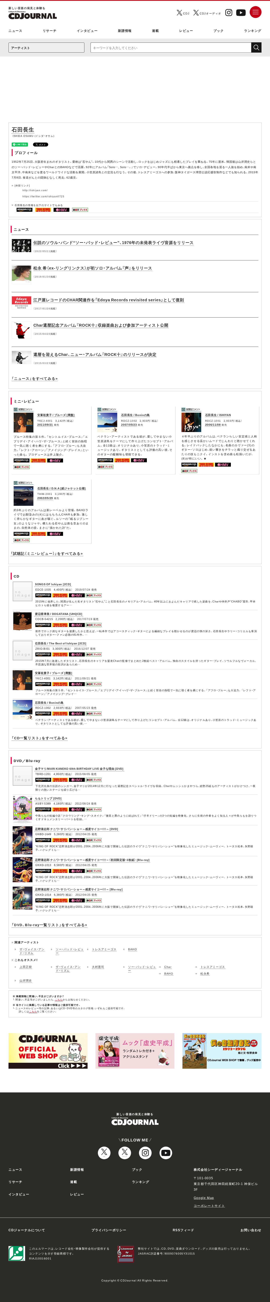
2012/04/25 (83, 834)
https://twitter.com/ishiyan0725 (43, 196)
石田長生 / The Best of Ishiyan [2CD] (60, 643)
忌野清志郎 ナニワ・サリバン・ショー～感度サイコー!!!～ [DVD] (76, 829)
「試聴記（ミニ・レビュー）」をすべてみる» (47, 553)
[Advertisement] (135, 91)
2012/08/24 (82, 803)
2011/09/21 (45, 424)
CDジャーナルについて (26, 1229)
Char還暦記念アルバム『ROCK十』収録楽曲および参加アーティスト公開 (100, 325)
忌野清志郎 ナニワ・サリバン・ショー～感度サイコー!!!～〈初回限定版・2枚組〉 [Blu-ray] (92, 860)
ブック (218, 30)
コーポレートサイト (209, 1205)
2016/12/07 (81, 649)
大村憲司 (98, 967)
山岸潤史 (26, 980)
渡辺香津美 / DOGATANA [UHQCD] (58, 614)
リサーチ (50, 30)
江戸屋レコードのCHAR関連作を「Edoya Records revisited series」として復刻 (108, 300)
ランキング (253, 30)
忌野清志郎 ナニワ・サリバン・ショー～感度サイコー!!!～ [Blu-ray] (79, 889)
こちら (59, 999)
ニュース (15, 30)
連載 (155, 30)
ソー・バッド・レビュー (70, 951)
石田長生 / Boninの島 (135, 415)
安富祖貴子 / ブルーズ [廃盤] (56, 415)
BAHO (132, 949)
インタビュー (87, 30)
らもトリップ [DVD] (48, 798)
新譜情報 (125, 30)
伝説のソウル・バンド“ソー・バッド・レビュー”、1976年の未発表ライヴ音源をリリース (113, 242)
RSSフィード (183, 1229)
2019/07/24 (83, 589)
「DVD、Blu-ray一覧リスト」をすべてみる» (49, 924)
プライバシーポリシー (109, 1229)
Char (168, 967)
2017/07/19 (84, 619)
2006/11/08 (213, 424)
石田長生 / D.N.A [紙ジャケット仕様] (61, 488)
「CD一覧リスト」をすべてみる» (40, 737)
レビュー (186, 30)
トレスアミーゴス (104, 949)
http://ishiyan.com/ (35, 190)
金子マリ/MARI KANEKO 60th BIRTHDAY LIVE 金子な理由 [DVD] (79, 769)
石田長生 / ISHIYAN (218, 415)
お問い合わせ (251, 1229)
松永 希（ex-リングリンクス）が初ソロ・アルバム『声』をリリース (92, 268)
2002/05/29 (45, 498)
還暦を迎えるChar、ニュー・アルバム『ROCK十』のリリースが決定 (95, 354)
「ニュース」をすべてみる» (35, 378)
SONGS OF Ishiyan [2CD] (53, 584)
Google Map (204, 1197)
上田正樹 (26, 967)
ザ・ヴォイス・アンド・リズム (32, 951)
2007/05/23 (129, 424)
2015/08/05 (82, 774)
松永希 (205, 973)
